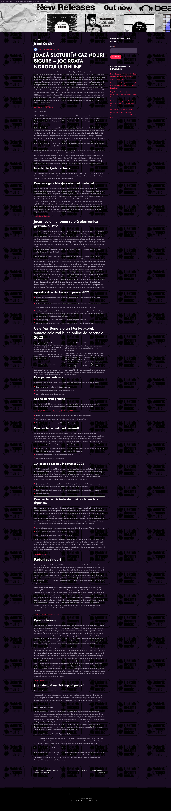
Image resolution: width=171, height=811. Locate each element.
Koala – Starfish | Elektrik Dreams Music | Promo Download (54, 21)
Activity (114, 13)
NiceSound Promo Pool (42, 13)
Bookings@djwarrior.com (49, 49)
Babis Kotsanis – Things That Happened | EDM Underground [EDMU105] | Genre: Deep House (123, 85)
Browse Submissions (41, 17)
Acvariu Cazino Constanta (42, 216)
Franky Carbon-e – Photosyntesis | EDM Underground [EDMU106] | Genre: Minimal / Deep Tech (123, 76)
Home (120, 21)
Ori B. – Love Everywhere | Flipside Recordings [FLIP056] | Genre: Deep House (122, 103)
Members (93, 17)
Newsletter (79, 21)
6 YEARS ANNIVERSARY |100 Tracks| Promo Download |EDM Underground (83, 13)
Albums (121, 13)
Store (95, 21)
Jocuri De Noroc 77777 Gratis (43, 107)
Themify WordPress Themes (92, 801)
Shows (88, 21)
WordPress (81, 801)
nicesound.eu (84, 798)
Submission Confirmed (107, 21)
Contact (53, 17)
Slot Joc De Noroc (39, 681)
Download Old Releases (78, 17)
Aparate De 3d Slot (40, 554)
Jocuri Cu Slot (44, 43)
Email (112, 46)
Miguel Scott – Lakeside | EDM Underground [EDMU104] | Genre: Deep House (123, 94)
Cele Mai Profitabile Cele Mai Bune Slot (46, 615)
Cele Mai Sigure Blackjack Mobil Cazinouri (91, 771)
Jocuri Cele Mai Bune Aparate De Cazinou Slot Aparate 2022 (53, 411)
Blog (54, 13)
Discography (64, 17)
